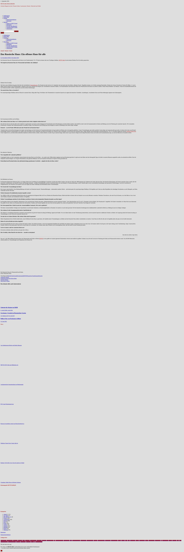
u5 (34, 541)
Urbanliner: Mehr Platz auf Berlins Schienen (11, 482)
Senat (178, 540)
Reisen (5, 528)
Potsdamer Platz (165, 540)
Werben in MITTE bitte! (11, 23)
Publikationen (6, 15)
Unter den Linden (39, 541)
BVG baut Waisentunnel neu (7, 404)
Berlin (9, 276)
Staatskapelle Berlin (12, 541)
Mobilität (5, 527)
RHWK (41, 238)
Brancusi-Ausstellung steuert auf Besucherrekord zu (12, 423)
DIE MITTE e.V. (7, 517)
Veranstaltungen (33, 85)
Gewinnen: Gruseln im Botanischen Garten (13, 313)
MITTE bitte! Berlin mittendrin (8, 3)
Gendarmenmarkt (90, 540)
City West (5, 515)
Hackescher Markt (101, 540)
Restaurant (174, 540)
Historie (6, 50)
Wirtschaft (5, 529)
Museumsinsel (142, 540)
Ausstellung (15, 540)
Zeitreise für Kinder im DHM (9, 307)
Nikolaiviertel (157, 540)
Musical (146, 540)
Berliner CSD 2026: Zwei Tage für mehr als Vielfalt (12, 462)
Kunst (126, 540)
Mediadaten (9, 24)
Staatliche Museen (4, 541)
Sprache (40, 276)
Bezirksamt (44, 540)
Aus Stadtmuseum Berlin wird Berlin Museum (11, 345)
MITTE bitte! (62, 60)
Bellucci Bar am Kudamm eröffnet (11, 318)
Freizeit (5, 518)
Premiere (170, 540)
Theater (32, 541)
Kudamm (123, 540)
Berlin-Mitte (6, 17)
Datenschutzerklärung (11, 19)
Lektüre (5, 524)
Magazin (5, 22)
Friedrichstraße (14, 276)
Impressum (8, 21)
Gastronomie (6, 519)
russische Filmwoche (131, 131)
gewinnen (95, 540)
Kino (4, 522)
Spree (180, 540)
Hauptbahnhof (108, 540)
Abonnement (9, 28)
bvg (54, 540)
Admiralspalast (3, 540)
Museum (137, 540)
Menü (2, 32)
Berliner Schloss (33, 540)
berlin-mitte (27, 540)
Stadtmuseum (23, 541)
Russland (37, 276)
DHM (71, 540)
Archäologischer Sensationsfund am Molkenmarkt (12, 384)
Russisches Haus (31, 276)
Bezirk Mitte (39, 540)
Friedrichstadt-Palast (76, 540)
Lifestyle (5, 526)
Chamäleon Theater (59, 540)
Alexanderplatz (10, 540)
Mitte (129, 540)
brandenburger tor (50, 540)
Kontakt (5, 18)
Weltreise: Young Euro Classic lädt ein (9, 443)
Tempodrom (28, 541)
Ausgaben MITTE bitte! (11, 27)
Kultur (10, 50)
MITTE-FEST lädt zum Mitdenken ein (9, 365)
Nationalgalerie (152, 540)
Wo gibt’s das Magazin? (11, 26)
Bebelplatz (20, 540)
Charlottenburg (67, 540)
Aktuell (2, 50)
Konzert (119, 540)
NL (161, 540)
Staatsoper (18, 541)
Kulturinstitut (20, 276)
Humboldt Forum (114, 540)
